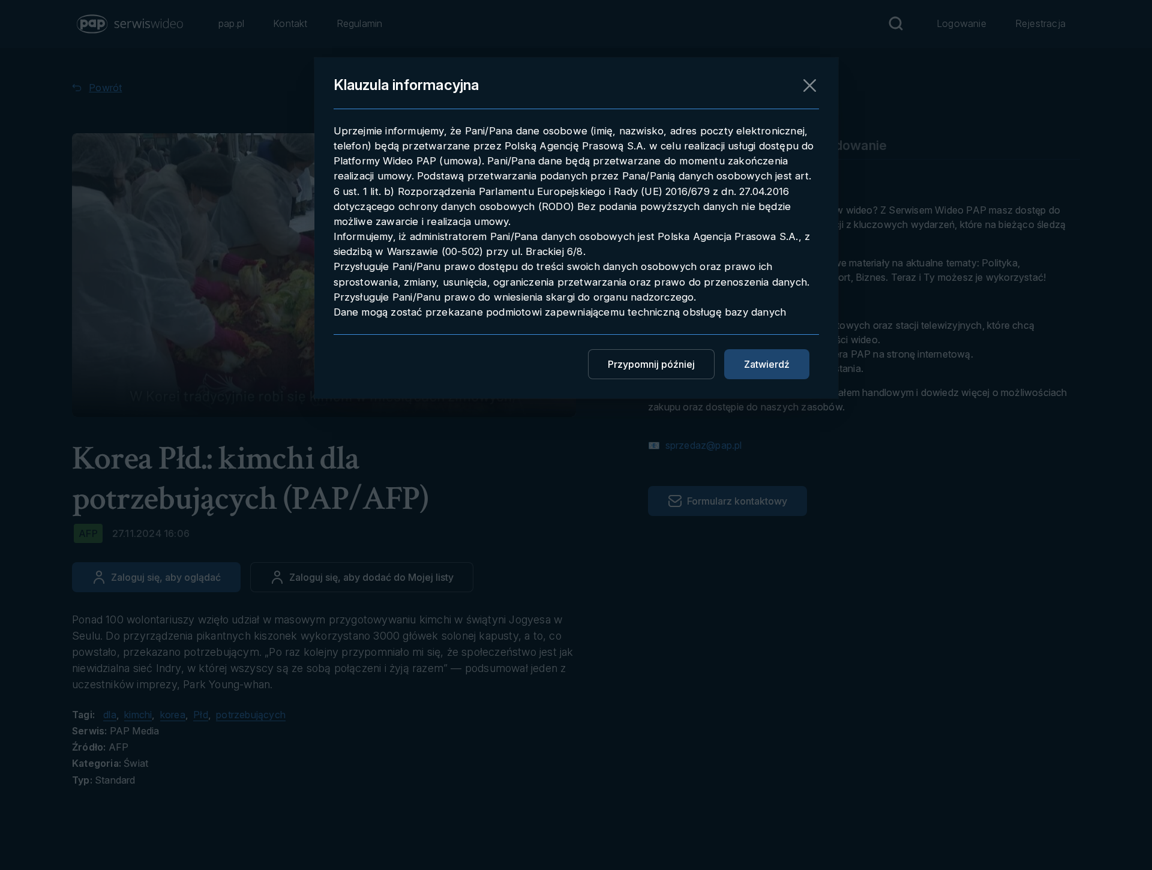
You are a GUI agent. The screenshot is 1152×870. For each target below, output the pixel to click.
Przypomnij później (651, 364)
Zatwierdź (767, 364)
